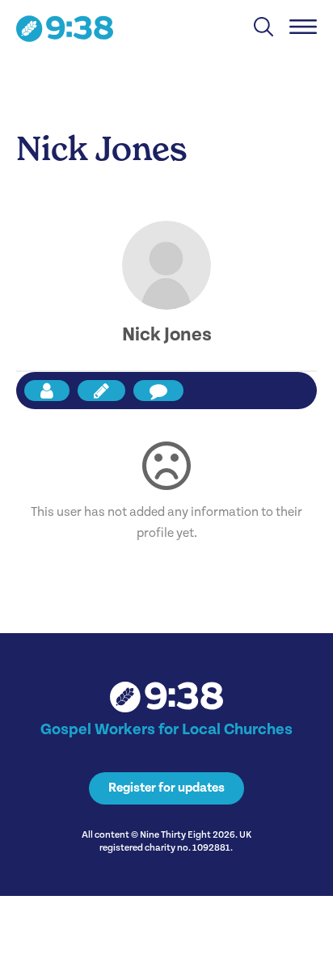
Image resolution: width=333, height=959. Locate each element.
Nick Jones (167, 334)
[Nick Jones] (166, 265)
